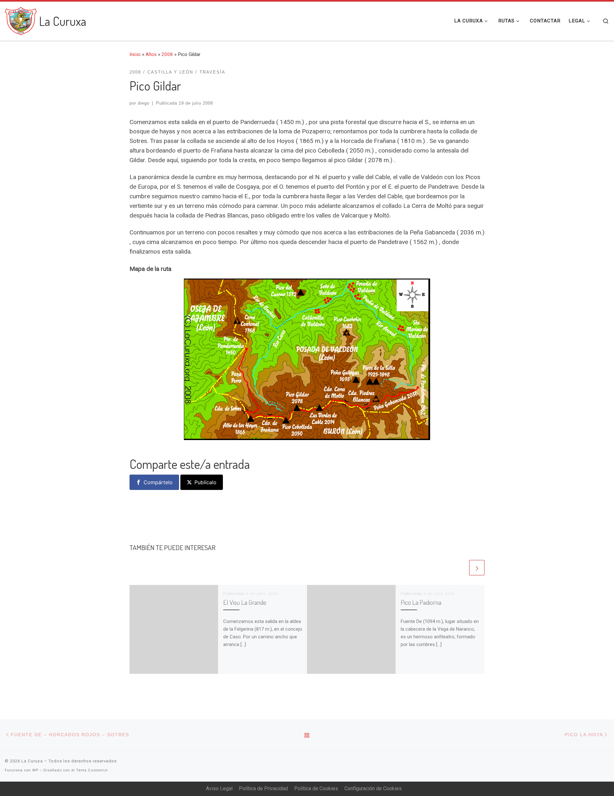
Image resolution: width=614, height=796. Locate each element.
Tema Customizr (92, 770)
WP (35, 770)
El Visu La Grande (244, 602)
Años (151, 54)
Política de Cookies (316, 788)
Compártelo (158, 482)
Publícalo (205, 482)
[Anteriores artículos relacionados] (460, 567)
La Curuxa (32, 761)
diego (143, 103)
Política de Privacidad (263, 788)
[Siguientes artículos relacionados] (476, 567)
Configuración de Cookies (373, 788)
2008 (167, 54)
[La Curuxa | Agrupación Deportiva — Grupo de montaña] (21, 19)
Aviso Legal (219, 788)
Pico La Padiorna (421, 602)
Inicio (135, 54)
